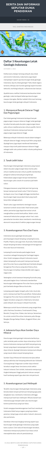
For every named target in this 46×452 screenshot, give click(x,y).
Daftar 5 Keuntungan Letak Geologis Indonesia (20, 63)
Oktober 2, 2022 (10, 69)
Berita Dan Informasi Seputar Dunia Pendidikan (23, 8)
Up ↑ (24, 447)
